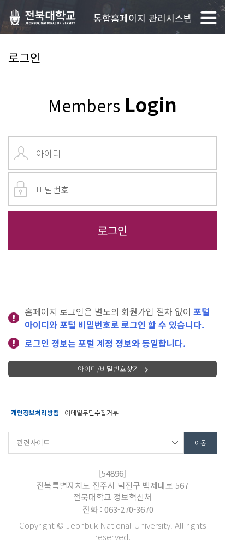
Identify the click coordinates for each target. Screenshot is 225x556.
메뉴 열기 (208, 18)
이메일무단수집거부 (91, 412)
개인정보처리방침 (35, 412)
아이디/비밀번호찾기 (108, 368)
